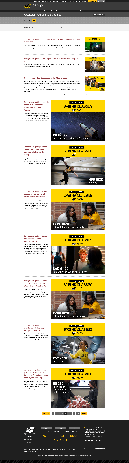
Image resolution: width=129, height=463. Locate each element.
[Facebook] (54, 440)
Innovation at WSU (46, 1)
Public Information (35, 449)
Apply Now (101, 6)
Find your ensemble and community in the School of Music (45, 78)
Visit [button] (60, 428)
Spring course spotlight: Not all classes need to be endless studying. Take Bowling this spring (35, 150)
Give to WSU (71, 1)
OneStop (84, 1)
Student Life (78, 6)
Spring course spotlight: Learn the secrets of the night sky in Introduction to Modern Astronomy (36, 106)
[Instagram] (60, 440)
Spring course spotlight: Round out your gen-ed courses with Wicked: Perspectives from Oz (35, 194)
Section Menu (98, 14)
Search (100, 1)
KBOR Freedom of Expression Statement (57, 449)
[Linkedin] (66, 440)
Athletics (87, 6)
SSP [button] (34, 20)
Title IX (75, 448)
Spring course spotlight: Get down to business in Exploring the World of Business (36, 238)
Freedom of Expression (34, 448)
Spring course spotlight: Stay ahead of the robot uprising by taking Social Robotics (35, 328)
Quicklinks (91, 1)
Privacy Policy (56, 448)
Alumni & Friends (89, 440)
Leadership (37, 1)
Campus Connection (65, 11)
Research (55, 1)
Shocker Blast (54, 11)
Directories (63, 1)
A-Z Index (26, 448)
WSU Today (46, 11)
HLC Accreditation (71, 449)
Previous (46, 413)
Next (83, 413)
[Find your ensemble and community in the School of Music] (95, 83)
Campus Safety (81, 448)
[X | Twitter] (57, 440)
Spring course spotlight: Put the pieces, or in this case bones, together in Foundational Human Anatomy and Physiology (36, 374)
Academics (58, 6)
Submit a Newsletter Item (79, 11)
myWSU (78, 1)
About (94, 6)
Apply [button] (74, 428)
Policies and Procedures (46, 448)
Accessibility (27, 449)
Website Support (43, 449)
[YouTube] (63, 440)
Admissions (67, 6)
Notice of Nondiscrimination (66, 448)
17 (78, 413)
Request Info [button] (46, 428)
